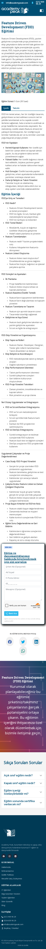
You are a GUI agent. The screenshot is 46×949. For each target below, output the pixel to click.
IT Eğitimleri (6, 890)
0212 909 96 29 (40, 3)
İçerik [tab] (6, 108)
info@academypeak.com (17, 3)
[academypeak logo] (15, 11)
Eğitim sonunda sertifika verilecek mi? (19, 802)
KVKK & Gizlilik (23, 945)
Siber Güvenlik (7, 901)
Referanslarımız (7, 871)
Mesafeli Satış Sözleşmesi (11, 878)
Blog (3, 905)
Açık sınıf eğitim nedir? (18, 775)
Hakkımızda (6, 867)
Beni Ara (12, 613)
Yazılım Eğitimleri (8, 897)
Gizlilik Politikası (7, 875)
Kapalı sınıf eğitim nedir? (19, 783)
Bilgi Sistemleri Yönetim (10, 894)
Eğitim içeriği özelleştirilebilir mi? (16, 792)
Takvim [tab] (16, 108)
